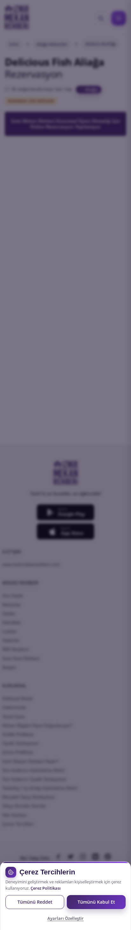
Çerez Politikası (46, 888)
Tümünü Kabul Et (96, 902)
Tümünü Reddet (34, 902)
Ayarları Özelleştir (65, 918)
